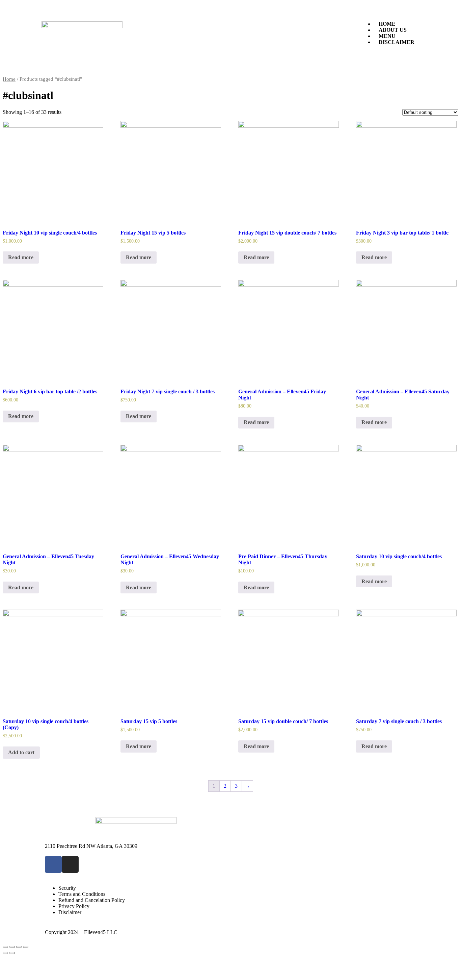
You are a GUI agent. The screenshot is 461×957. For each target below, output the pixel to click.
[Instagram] (70, 864)
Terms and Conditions (81, 894)
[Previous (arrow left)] (5, 953)
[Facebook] (53, 864)
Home (9, 79)
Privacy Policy (73, 906)
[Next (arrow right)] (12, 953)
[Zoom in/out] (25, 947)
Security (67, 888)
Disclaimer (396, 42)
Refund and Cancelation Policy (91, 900)
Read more (20, 257)
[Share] (12, 947)
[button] (389, 12)
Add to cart (21, 752)
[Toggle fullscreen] (19, 947)
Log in (405, 918)
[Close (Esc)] (5, 947)
